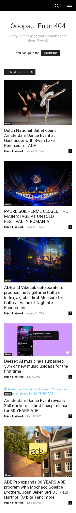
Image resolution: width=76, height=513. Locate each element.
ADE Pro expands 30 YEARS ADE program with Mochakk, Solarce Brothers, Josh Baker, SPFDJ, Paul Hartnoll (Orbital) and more (36, 490)
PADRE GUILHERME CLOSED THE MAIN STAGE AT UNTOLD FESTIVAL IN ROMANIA (36, 216)
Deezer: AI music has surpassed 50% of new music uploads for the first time (36, 366)
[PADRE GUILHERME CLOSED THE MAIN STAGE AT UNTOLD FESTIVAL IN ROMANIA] (38, 183)
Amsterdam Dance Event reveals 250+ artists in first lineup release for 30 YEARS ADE (36, 405)
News (8, 123)
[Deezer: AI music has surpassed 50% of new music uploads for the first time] (38, 339)
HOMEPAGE (50, 53)
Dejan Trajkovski (14, 150)
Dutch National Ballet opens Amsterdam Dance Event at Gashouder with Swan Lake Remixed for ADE (30, 138)
